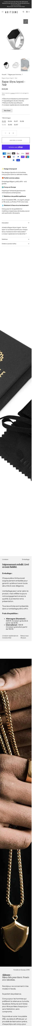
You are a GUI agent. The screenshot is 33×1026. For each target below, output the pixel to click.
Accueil (4, 74)
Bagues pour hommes (14, 74)
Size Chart (7, 110)
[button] (23, 12)
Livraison (12, 93)
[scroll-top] (27, 1022)
